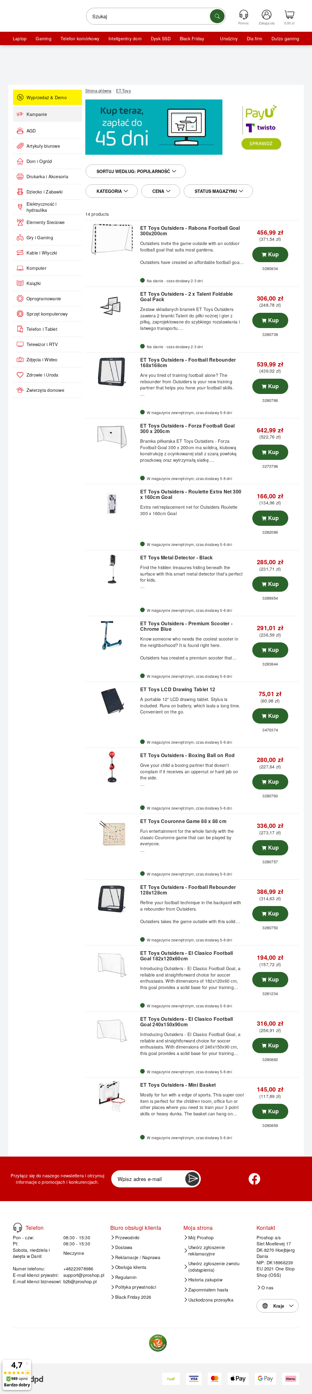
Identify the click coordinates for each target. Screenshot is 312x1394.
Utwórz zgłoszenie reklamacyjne (206, 1250)
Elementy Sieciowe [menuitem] (46, 222)
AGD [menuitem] (31, 131)
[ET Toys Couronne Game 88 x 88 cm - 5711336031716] (112, 833)
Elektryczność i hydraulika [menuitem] (42, 207)
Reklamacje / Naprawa (137, 1257)
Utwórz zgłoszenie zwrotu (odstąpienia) (213, 1266)
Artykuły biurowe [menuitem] (43, 146)
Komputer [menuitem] (36, 268)
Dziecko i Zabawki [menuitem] (44, 192)
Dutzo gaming (285, 38)
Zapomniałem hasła (208, 1290)
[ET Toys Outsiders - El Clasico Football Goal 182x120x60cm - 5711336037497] (112, 964)
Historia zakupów (205, 1280)
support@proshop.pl (83, 1275)
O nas (267, 1287)
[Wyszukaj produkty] (217, 16)
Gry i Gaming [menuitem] (40, 237)
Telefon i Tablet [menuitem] (42, 329)
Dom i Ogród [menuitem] (39, 161)
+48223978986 (78, 1268)
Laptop (20, 38)
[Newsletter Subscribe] (192, 1179)
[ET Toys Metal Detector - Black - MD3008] (112, 569)
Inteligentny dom (125, 38)
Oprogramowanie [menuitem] (44, 298)
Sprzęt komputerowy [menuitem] (47, 314)
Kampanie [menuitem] (37, 114)
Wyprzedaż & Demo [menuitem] (47, 97)
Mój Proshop (201, 1237)
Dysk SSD (161, 38)
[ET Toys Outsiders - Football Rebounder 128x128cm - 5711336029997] (112, 899)
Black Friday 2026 (133, 1297)
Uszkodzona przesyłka (210, 1300)
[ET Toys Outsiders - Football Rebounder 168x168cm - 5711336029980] (112, 371)
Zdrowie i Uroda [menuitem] (42, 375)
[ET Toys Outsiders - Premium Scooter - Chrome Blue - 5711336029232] (112, 635)
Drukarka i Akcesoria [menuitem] (47, 176)
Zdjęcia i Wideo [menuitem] (42, 359)
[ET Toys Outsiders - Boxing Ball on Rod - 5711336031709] (112, 767)
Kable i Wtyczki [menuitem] (42, 253)
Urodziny (229, 38)
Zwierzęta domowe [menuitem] (45, 390)
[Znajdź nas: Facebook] (254, 1179)
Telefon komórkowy (80, 38)
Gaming (43, 38)
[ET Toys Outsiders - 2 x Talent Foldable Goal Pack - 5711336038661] (112, 305)
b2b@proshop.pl (80, 1281)
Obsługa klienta (131, 1267)
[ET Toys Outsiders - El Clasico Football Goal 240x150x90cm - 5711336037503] (112, 1030)
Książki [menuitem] (34, 283)
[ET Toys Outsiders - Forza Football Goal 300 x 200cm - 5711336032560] (112, 437)
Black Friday (192, 38)
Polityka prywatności (135, 1287)
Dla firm (254, 38)
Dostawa (124, 1247)
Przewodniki (127, 1237)
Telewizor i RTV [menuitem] (42, 344)
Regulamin (125, 1277)
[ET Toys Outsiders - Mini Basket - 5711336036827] (112, 1096)
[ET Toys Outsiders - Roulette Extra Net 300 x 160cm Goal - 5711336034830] (112, 503)
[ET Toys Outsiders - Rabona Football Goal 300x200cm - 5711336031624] (112, 239)
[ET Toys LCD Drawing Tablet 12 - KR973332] (112, 701)
